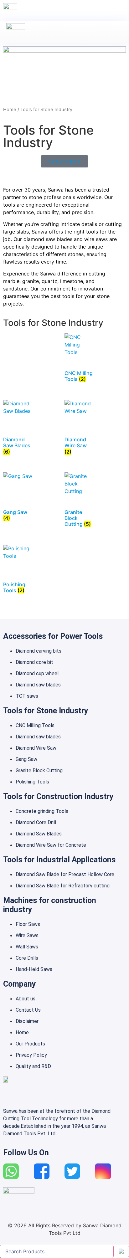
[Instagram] (103, 1171)
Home (9, 109)
